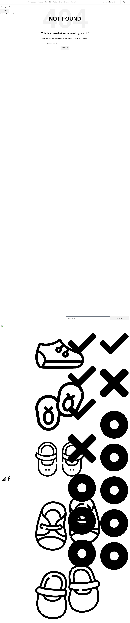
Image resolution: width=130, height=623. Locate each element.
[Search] (129, 2)
